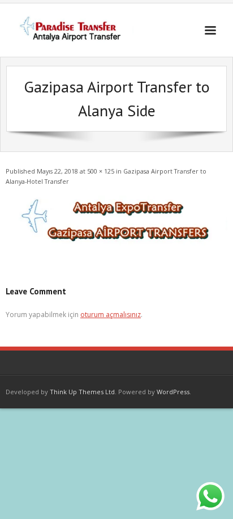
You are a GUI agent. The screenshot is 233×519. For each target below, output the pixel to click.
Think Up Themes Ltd (82, 391)
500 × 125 (100, 171)
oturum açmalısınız (110, 314)
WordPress (173, 391)
